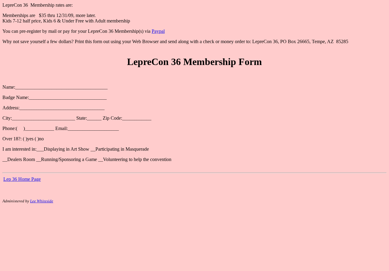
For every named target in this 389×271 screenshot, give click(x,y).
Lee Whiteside (41, 201)
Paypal (158, 31)
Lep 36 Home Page (22, 179)
